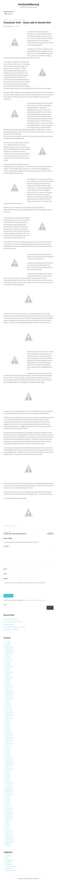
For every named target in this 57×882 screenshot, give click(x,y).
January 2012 (8, 810)
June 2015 (7, 725)
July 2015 (7, 723)
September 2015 (9, 719)
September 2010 (9, 841)
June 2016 (7, 704)
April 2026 (8, 644)
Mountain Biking (22, 20)
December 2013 (9, 762)
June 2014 (7, 750)
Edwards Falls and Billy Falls (11, 619)
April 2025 (8, 658)
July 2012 (7, 798)
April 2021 (8, 675)
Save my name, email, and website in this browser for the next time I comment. (25, 583)
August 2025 (8, 654)
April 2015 (8, 729)
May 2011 (7, 827)
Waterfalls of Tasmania (11, 870)
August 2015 (8, 721)
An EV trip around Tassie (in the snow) (13, 622)
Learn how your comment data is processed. (34, 600)
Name (5, 569)
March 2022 (8, 671)
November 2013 (9, 764)
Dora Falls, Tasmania (9, 624)
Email (5, 574)
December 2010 (9, 835)
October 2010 (8, 839)
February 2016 (9, 708)
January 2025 (8, 660)
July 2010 (7, 846)
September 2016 (9, 698)
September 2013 (9, 769)
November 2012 (9, 789)
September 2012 (9, 794)
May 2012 (7, 802)
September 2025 (9, 652)
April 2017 (8, 683)
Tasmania (6, 525)
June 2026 (7, 641)
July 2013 (7, 773)
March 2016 (8, 706)
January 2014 (8, 760)
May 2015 (7, 727)
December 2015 (9, 712)
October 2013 (8, 766)
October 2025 (8, 650)
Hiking (6, 858)
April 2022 (8, 669)
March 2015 (8, 731)
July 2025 (7, 656)
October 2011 (8, 816)
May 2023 (7, 664)
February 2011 (9, 831)
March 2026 (8, 646)
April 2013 (8, 779)
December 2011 (9, 812)
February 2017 (9, 687)
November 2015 (9, 714)
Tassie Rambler (16, 26)
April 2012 (8, 804)
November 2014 (9, 739)
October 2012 (8, 791)
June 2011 (7, 825)
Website (6, 578)
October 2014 (8, 741)
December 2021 (9, 673)
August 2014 (8, 746)
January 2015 (8, 735)
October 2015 (8, 716)
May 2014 (7, 752)
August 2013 (8, 771)
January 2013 (8, 785)
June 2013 (7, 775)
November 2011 (9, 814)
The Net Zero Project (10, 866)
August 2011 (8, 821)
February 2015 (9, 733)
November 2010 (9, 837)
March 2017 (8, 685)
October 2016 (8, 696)
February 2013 (9, 783)
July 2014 (7, 748)
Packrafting (8, 862)
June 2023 (7, 662)
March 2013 (8, 781)
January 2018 (8, 677)
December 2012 (9, 787)
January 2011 (8, 833)
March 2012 (8, 806)
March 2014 (8, 756)
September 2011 (9, 819)
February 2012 (9, 808)
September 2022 (9, 666)
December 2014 (9, 737)
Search (5, 605)
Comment (6, 546)
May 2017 (7, 681)
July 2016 (7, 702)
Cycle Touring (15, 20)
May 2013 (7, 777)
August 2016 (8, 700)
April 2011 (8, 829)
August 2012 (8, 796)
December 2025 (9, 648)
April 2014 (8, 754)
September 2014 (9, 744)
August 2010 (8, 844)
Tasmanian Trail (13, 525)
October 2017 (8, 679)
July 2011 (7, 823)
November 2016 (9, 694)
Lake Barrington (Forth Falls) (11, 630)
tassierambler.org (28, 4)
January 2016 (8, 710)
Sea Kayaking (8, 864)
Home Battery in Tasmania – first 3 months (14, 627)
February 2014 (9, 758)
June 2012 (7, 800)
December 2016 (9, 691)
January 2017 (8, 689)
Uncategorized (9, 868)
